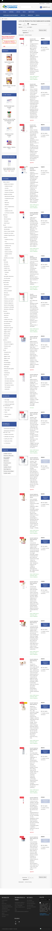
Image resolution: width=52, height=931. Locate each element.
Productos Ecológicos (8, 344)
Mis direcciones (30, 905)
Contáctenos (4, 900)
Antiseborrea (7, 266)
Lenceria (6, 188)
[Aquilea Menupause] (9, 57)
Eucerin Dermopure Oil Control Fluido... (33, 258)
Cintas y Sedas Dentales (9, 231)
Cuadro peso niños (8, 438)
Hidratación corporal (8, 327)
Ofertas (37, 15)
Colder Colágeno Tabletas (9, 147)
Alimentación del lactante (9, 428)
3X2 (4, 46)
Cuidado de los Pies (8, 319)
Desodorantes (7, 323)
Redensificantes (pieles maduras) (9, 369)
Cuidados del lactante (9, 434)
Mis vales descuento (31, 903)
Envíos (5, 412)
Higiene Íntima (7, 331)
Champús (7, 272)
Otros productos (7, 342)
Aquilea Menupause (9, 62)
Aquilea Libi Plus (9, 73)
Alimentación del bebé (9, 196)
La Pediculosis (7, 443)
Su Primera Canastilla (9, 212)
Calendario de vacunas (9, 436)
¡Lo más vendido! (7, 94)
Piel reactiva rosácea (9, 385)
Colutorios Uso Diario (8, 233)
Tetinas (6, 208)
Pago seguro (7, 410)
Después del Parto (9, 190)
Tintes (6, 274)
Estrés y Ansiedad (8, 290)
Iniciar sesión (42, 3)
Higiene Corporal (7, 329)
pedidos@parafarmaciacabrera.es (22, 911)
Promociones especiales (9, 157)
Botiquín (6, 217)
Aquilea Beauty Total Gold (9, 85)
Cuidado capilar (7, 473)
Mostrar (20, 27)
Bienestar (30, 15)
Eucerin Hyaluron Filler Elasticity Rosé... (34, 661)
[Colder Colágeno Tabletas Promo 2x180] (9, 142)
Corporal (11, 12)
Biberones (7, 202)
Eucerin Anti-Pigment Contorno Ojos (34, 40)
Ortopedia (6, 221)
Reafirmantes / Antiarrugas (7, 365)
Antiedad (6, 465)
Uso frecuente (7, 278)
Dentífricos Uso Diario (9, 258)
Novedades (5, 50)
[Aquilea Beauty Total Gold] (9, 80)
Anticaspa (6, 264)
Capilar (18, 12)
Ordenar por (34, 24)
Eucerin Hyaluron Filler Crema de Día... (34, 338)
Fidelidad (6, 416)
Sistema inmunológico (9, 471)
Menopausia (6, 294)
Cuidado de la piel (8, 186)
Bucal (24, 12)
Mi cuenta (29, 897)
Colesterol (6, 288)
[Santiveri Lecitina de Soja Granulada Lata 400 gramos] (9, 114)
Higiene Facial (7, 356)
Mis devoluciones (30, 901)
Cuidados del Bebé (8, 194)
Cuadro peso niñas (8, 441)
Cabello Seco (7, 268)
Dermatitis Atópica (8, 321)
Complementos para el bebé (9, 199)
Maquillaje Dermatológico (7, 361)
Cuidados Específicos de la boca (9, 236)
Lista (28, 25)
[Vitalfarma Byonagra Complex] (9, 101)
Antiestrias (6, 315)
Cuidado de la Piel (8, 210)
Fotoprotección (7, 325)
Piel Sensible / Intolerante (8, 388)
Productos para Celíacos (7, 347)
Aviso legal (6, 399)
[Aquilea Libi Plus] (9, 69)
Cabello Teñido (7, 270)
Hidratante (6, 460)
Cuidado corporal (8, 453)
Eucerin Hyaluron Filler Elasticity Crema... (34, 539)
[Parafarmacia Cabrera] (10, 7)
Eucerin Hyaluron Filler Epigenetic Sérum (34, 749)
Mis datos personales (31, 906)
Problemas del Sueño (8, 301)
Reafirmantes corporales (7, 337)
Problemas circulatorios (9, 299)
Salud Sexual (6, 223)
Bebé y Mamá (31, 12)
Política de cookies (8, 407)
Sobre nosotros (7, 414)
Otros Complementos (9, 206)
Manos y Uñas (7, 333)
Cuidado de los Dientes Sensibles (8, 250)
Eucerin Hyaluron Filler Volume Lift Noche (34, 838)
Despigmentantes (8, 383)
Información (6, 396)
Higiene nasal (7, 358)
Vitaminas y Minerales (8, 309)
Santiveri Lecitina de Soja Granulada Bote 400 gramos (9, 121)
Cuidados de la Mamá (8, 184)
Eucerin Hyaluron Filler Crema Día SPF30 (34, 414)
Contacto (48, 3)
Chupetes (7, 204)
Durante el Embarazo (9, 192)
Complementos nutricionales (10, 15)
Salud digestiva (7, 469)
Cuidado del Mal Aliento (8, 254)
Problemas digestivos (8, 303)
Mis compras (29, 900)
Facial (4, 12)
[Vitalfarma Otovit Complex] (9, 129)
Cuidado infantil (7, 467)
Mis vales (29, 908)
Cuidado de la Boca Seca (9, 240)
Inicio (3, 901)
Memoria (6, 292)
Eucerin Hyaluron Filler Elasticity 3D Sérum (34, 496)
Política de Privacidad (9, 402)
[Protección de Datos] (45, 929)
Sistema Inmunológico (9, 305)
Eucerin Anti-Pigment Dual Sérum (33, 126)
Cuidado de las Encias (9, 243)
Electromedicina (7, 219)
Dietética (23, 15)
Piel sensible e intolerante (7, 458)
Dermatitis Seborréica (8, 276)
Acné (6, 376)
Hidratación (6, 354)
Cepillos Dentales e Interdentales (8, 228)
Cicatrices (6, 317)
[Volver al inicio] (2, 19)
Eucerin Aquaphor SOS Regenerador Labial (34, 214)
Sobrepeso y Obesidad (9, 307)
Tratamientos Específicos (7, 373)
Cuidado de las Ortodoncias (8, 246)
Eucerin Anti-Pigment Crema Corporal (33, 86)
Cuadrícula (24, 25)
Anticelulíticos (7, 313)
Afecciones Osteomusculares (8, 285)
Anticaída (6, 262)
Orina (5, 297)
